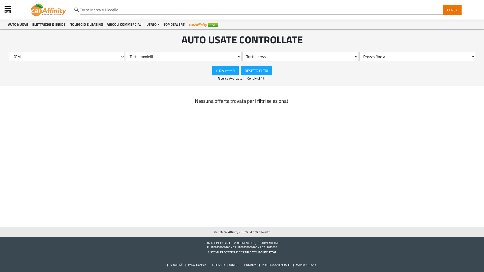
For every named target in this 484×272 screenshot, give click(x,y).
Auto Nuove (18, 24)
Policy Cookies (197, 264)
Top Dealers (174, 24)
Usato (151, 24)
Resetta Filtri (256, 70)
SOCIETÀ (176, 264)
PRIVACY (250, 264)
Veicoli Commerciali (124, 24)
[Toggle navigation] (8, 10)
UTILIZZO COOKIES (225, 264)
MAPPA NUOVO (306, 264)
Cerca (452, 9)
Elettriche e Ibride (49, 24)
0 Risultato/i (225, 70)
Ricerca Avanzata (230, 78)
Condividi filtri (256, 78)
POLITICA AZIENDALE (276, 264)
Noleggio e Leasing (86, 24)
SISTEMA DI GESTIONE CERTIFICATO (242, 252)
